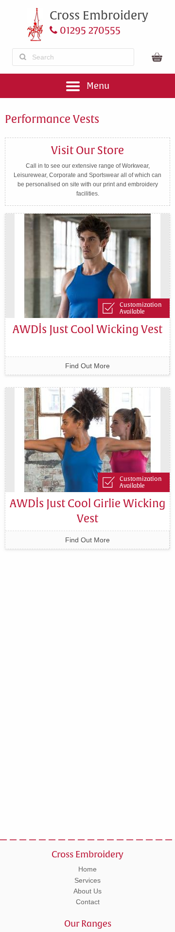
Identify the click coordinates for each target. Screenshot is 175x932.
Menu (97, 85)
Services (87, 880)
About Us (87, 891)
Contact (88, 902)
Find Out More (87, 366)
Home (87, 869)
